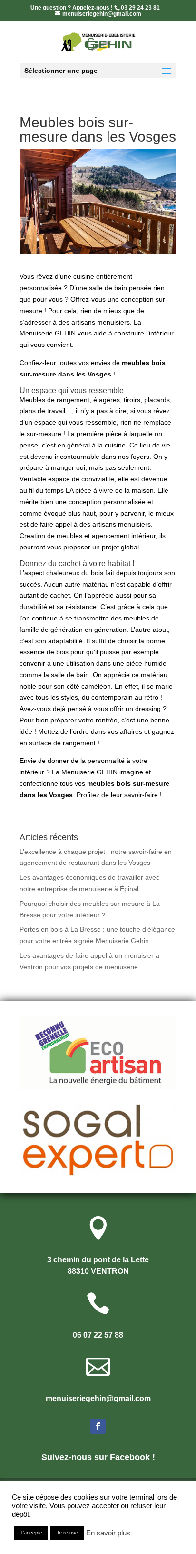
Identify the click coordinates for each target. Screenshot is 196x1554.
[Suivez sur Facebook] (98, 1426)
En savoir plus (108, 1533)
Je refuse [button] (67, 1532)
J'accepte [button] (31, 1532)
